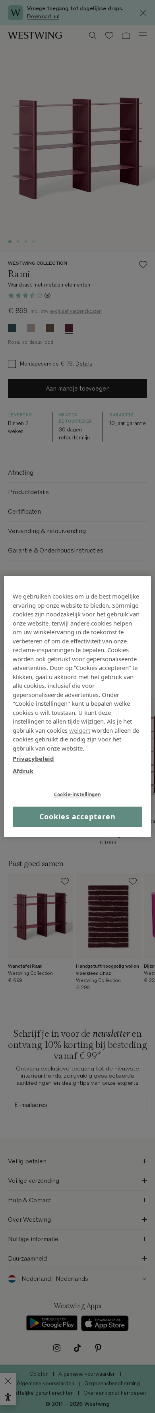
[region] (77, 706)
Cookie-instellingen (77, 794)
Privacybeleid (33, 758)
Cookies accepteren (77, 816)
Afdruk (23, 771)
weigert (79, 730)
